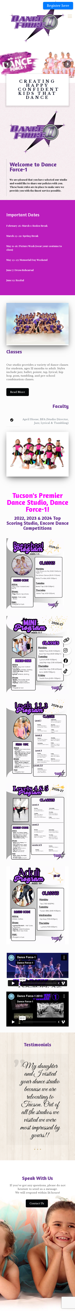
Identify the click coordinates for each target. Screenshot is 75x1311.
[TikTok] (66, 671)
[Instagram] (66, 650)
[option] (37, 1103)
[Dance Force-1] (37, 21)
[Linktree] (66, 640)
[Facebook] (66, 660)
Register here (58, 5)
